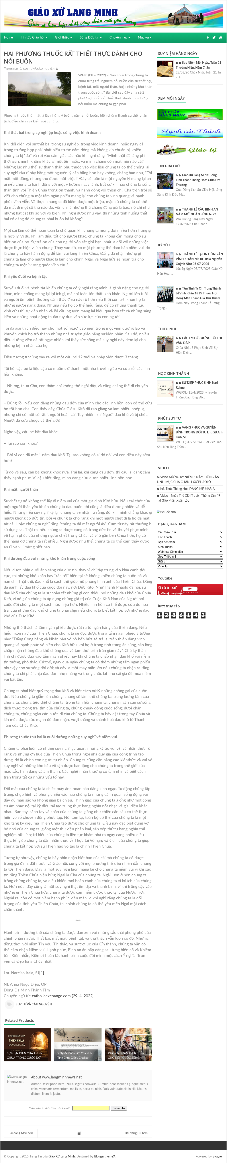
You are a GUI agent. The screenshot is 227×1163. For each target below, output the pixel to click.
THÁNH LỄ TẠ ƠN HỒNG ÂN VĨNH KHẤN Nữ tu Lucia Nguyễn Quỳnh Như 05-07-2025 (199, 259)
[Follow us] (214, 37)
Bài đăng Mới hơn (20, 1133)
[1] (41, 973)
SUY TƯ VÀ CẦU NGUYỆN (39, 69)
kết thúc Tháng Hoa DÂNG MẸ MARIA (187, 489)
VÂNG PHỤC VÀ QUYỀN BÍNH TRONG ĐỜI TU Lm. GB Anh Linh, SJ (199, 432)
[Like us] (207, 37)
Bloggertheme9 (104, 1156)
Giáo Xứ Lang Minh (62, 1156)
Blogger (218, 1156)
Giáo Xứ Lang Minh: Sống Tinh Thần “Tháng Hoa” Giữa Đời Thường (198, 180)
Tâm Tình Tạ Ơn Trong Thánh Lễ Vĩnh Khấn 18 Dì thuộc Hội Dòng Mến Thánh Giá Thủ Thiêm (198, 293)
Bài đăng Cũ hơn (136, 1133)
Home (8, 37)
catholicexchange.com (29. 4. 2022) (63, 996)
